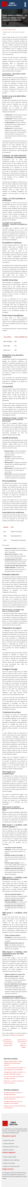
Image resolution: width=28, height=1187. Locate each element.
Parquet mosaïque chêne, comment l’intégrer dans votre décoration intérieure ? (13, 1063)
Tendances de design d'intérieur (10, 29)
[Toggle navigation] (25, 4)
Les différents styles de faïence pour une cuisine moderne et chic (8, 1042)
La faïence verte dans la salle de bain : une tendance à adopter (21, 1043)
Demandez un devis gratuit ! (17, 1035)
